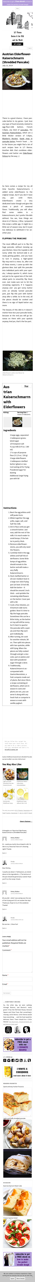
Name (5, 975)
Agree (12, 1278)
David (30, 813)
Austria (8, 813)
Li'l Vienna (20, 810)
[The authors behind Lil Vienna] (17, 1033)
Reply (3, 853)
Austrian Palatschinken (11, 133)
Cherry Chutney (26, 821)
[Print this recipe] (26, 387)
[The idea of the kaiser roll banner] (8, 1033)
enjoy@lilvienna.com (11, 749)
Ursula (12, 861)
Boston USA (13, 17)
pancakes (24, 130)
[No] (33, 1277)
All (16, 810)
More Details (20, 1278)
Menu (17, 8)
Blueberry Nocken (10, 138)
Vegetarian (26, 810)
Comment (7, 950)
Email (5, 984)
